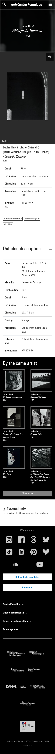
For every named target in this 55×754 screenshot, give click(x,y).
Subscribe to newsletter (27, 576)
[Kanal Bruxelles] (18, 689)
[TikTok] (9, 553)
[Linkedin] (21, 553)
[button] (27, 249)
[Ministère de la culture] (27, 726)
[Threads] (34, 540)
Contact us (27, 587)
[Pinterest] (34, 553)
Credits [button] (4, 141)
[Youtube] (40, 565)
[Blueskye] (46, 540)
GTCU (28, 741)
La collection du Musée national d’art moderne (25, 513)
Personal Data (37, 741)
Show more (27, 493)
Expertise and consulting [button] (15, 621)
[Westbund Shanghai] (40, 689)
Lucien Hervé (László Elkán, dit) (21, 147)
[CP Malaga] (36, 672)
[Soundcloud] (15, 565)
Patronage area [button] (11, 629)
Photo (24, 168)
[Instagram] (9, 540)
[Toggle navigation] (50, 4)
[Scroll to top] (48, 747)
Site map (20, 741)
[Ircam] (39, 655)
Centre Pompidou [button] (12, 604)
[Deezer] (46, 553)
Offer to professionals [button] (14, 612)
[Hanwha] (27, 706)
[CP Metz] (19, 672)
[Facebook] (21, 540)
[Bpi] (18, 655)
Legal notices (11, 741)
